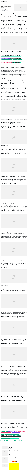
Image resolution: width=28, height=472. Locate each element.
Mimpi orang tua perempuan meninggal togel (8, 59)
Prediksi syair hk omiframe (16, 435)
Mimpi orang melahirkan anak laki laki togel (15, 55)
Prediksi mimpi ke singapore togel (6, 435)
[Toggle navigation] (26, 1)
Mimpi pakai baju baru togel (5, 58)
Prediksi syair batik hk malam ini (6, 432)
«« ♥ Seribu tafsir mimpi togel (4, 440)
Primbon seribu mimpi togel (5, 438)
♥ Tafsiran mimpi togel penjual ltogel (13, 450)
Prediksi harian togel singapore (21, 431)
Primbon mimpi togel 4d (12, 431)
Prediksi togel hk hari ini (5, 434)
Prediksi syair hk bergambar (14, 438)
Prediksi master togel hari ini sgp (14, 434)
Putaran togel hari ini (4, 431)
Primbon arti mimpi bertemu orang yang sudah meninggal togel (11, 436)
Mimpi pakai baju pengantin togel (6, 62)
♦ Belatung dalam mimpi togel (12, 457)
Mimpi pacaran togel (4, 55)
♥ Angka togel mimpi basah (12, 447)
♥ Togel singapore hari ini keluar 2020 (13, 454)
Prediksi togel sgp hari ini (16, 432)
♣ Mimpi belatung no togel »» (18, 440)
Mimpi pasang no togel (19, 59)
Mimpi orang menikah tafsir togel (15, 58)
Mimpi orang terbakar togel (16, 62)
